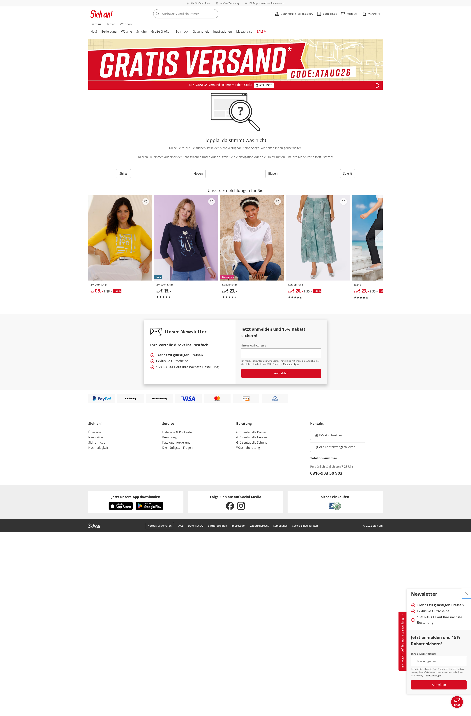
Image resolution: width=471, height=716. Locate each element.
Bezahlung (169, 437)
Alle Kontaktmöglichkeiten (337, 447)
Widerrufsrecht (259, 525)
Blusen (273, 173)
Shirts (123, 173)
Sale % (347, 173)
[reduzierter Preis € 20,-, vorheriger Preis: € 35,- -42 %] (318, 238)
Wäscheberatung (248, 448)
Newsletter (95, 437)
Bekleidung (109, 31)
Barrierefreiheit (217, 525)
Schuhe (141, 31)
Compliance (280, 525)
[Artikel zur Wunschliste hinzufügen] (145, 201)
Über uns (94, 432)
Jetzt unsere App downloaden (135, 497)
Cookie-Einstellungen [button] (305, 525)
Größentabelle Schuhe (251, 442)
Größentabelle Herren (251, 437)
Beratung (244, 423)
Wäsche (126, 31)
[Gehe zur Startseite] (102, 13)
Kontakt (317, 423)
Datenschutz (195, 525)
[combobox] (193, 13)
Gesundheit (201, 31)
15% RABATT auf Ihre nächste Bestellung (402, 643)
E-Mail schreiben (328, 436)
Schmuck (182, 31)
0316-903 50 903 (326, 473)
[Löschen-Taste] (214, 13)
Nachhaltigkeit (98, 448)
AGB (181, 525)
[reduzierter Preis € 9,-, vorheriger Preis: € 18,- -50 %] (120, 238)
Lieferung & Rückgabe (177, 432)
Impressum (238, 525)
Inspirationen (222, 31)
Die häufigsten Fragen (177, 448)
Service (168, 423)
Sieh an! (95, 423)
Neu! (94, 31)
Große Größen (161, 31)
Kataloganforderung (176, 442)
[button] (379, 238)
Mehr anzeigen (433, 675)
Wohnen (126, 24)
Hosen (198, 173)
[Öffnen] (377, 85)
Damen (96, 24)
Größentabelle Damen (251, 432)
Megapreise (244, 31)
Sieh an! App (96, 442)
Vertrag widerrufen (160, 525)
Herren (111, 24)
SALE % (262, 31)
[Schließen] (467, 593)
